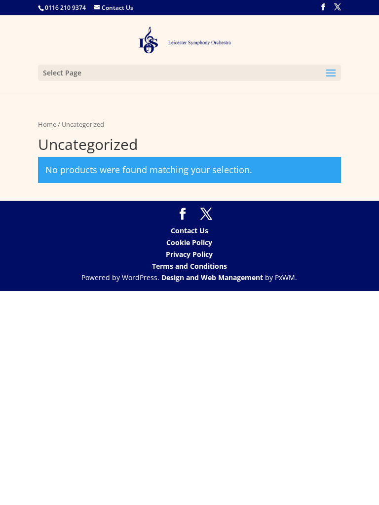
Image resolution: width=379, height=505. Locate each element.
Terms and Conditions (189, 266)
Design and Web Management (212, 277)
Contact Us (189, 230)
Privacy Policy (189, 254)
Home (47, 124)
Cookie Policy (189, 242)
